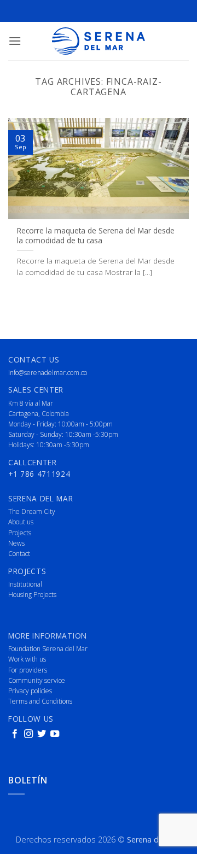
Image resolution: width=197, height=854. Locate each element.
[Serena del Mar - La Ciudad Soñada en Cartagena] (98, 41)
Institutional (25, 584)
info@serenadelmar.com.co (47, 372)
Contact (19, 553)
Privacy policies (30, 690)
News (16, 543)
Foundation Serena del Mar (48, 648)
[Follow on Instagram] (28, 734)
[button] (14, 40)
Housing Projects (32, 594)
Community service (36, 680)
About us (20, 522)
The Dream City (31, 511)
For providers (27, 670)
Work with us (27, 659)
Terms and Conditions (40, 701)
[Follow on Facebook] (14, 734)
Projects (19, 532)
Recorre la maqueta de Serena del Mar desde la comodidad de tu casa (96, 235)
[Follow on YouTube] (54, 734)
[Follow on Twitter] (41, 734)
